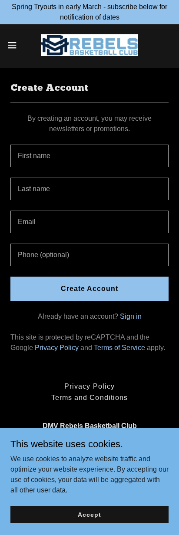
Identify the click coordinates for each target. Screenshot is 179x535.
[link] (89, 45)
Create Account (89, 288)
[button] (16, 45)
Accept (89, 514)
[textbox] (89, 156)
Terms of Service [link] (119, 347)
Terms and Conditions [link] (89, 397)
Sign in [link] (131, 316)
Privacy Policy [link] (57, 347)
